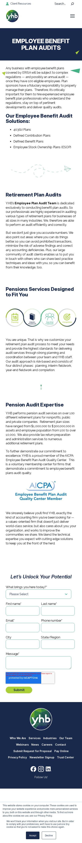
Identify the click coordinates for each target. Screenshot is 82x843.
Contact (60, 744)
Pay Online (61, 751)
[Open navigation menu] (72, 16)
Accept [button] (32, 835)
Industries (50, 738)
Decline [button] (49, 835)
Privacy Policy (17, 757)
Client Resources (20, 3)
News (35, 744)
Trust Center (65, 757)
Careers (47, 744)
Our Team (65, 738)
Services (34, 738)
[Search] (72, 4)
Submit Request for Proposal (32, 751)
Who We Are (18, 738)
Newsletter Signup (42, 757)
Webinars (22, 744)
